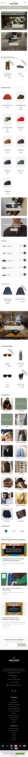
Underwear (3, 508)
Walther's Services (14, 702)
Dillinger (7, 364)
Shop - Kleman (14, 44)
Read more (5, 569)
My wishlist (14, 735)
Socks (2, 477)
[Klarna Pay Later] (16, 746)
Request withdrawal (14, 730)
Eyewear (3, 493)
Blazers (2, 445)
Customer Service (14, 706)
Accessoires (17, 508)
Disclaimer (14, 722)
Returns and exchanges (14, 711)
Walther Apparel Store (14, 715)
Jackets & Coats (18, 445)
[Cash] (7, 746)
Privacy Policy (14, 719)
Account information (14, 728)
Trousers (3, 430)
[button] (2, 21)
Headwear (17, 477)
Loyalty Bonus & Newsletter (14, 704)
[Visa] (16, 748)
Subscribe (22, 645)
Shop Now (14, 229)
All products (14, 739)
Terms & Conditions (14, 717)
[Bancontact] (24, 746)
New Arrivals (18, 398)
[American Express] (3, 746)
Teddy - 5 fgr (20, 384)
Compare (14, 737)
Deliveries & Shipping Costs (14, 708)
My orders (14, 732)
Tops (16, 414)
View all (9, 240)
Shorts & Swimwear (19, 430)
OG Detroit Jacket (20, 299)
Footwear (17, 461)
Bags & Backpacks (19, 493)
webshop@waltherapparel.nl (14, 685)
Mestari (20, 74)
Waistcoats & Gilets (5, 461)
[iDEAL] (11, 746)
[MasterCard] (20, 746)
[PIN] (12, 748)
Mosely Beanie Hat (7, 105)
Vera (7, 384)
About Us (14, 700)
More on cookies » (14, 755)
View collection (16, 87)
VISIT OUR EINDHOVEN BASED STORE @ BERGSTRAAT (14, 327)
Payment (14, 713)
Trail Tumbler (20, 364)
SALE (2, 414)
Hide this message (20, 753)
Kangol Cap (21, 127)
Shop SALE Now (18, 26)
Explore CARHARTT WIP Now (14, 209)
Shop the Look (4, 398)
